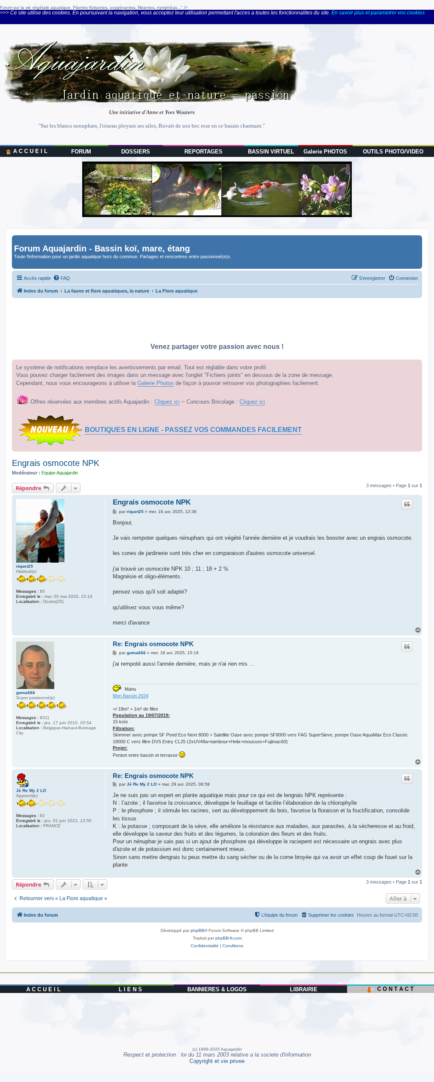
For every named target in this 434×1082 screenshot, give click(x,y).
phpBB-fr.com (228, 938)
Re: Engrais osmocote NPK (153, 643)
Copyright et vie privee (217, 1061)
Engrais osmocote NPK (55, 463)
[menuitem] (61, 278)
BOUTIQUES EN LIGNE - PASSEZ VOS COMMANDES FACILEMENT (193, 429)
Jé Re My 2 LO (31, 790)
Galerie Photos (155, 383)
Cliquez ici (167, 402)
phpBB (197, 930)
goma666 (25, 692)
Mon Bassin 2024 (130, 695)
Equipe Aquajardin (60, 472)
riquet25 (24, 566)
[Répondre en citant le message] (406, 504)
